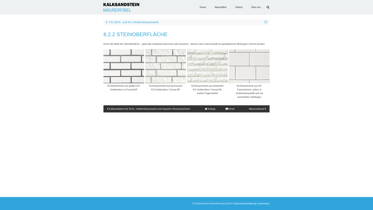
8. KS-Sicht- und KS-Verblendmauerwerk (132, 22)
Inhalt (231, 109)
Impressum (264, 203)
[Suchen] (268, 7)
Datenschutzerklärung (245, 203)
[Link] (121, 7)
